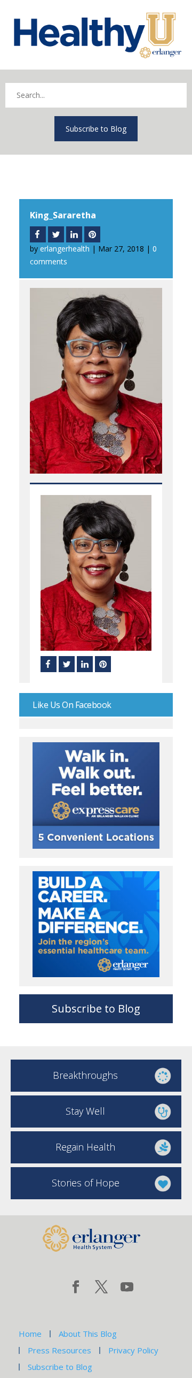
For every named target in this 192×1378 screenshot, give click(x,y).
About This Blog (88, 1333)
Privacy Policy (133, 1350)
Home (30, 1333)
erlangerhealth (65, 248)
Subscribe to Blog (96, 129)
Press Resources (59, 1350)
